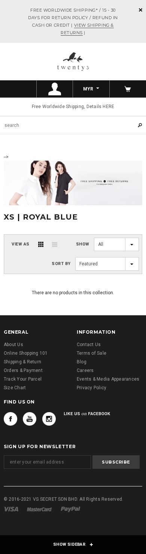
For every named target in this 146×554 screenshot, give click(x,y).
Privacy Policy (91, 387)
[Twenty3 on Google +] (29, 419)
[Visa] (11, 509)
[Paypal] (70, 509)
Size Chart (15, 387)
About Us (13, 344)
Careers (85, 370)
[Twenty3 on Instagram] (49, 419)
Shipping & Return (22, 361)
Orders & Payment (23, 370)
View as (21, 244)
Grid (40, 244)
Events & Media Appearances (108, 379)
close (140, 10)
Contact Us (89, 344)
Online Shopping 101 (26, 353)
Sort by (61, 263)
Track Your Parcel (23, 379)
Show (82, 244)
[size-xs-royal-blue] (73, 182)
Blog (81, 361)
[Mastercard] (39, 509)
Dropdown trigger (55, 89)
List (54, 244)
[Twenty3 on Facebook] (10, 419)
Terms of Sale (91, 353)
